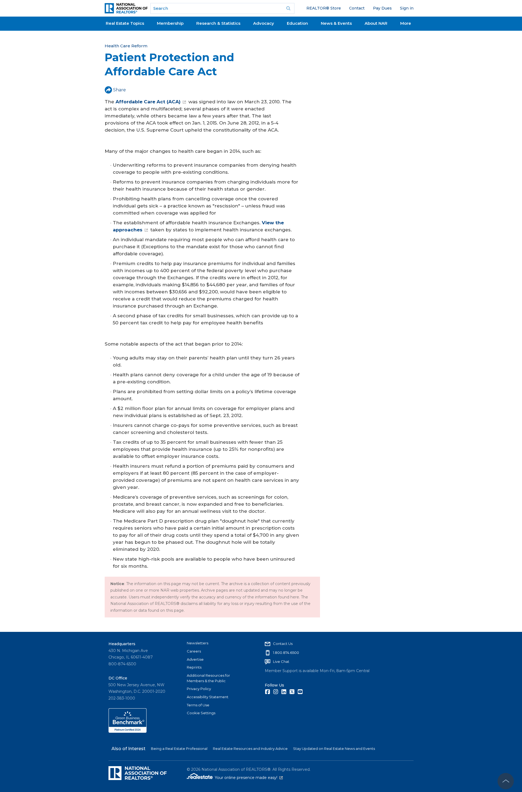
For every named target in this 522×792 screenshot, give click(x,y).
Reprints (194, 667)
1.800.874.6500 (286, 652)
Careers (194, 651)
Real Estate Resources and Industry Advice (250, 748)
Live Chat (281, 661)
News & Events (336, 23)
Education (297, 23)
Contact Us (283, 643)
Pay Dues (382, 8)
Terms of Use (198, 705)
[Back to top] (506, 781)
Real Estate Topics (125, 23)
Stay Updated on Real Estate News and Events (334, 748)
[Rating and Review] (127, 731)
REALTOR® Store (323, 8)
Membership (170, 23)
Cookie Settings (201, 713)
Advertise (195, 659)
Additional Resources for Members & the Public (208, 678)
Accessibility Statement (207, 697)
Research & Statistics (218, 23)
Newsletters (197, 643)
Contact (357, 8)
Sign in (407, 8)
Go (288, 8)
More (405, 23)
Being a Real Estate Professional (179, 748)
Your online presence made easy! (249, 777)
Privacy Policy (199, 689)
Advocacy (263, 23)
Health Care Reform (126, 45)
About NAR (376, 23)
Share (119, 89)
